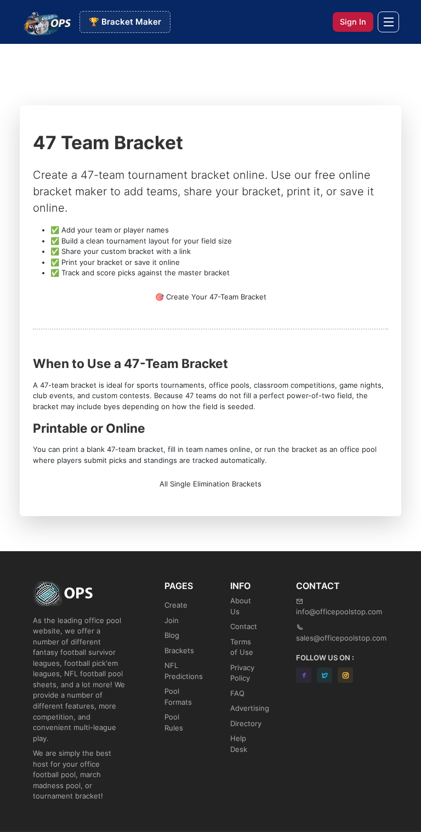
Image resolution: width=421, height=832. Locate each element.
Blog (171, 635)
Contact (243, 626)
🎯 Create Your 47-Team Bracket (210, 296)
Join (171, 620)
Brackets (179, 650)
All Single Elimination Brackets (210, 483)
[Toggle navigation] (388, 22)
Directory (245, 723)
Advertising (249, 708)
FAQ (237, 693)
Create (175, 605)
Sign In (353, 21)
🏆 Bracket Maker (125, 21)
